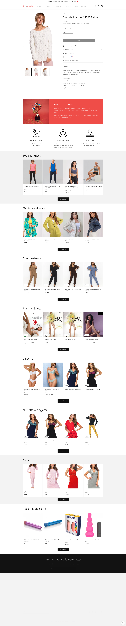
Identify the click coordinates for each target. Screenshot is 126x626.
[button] (95, 6)
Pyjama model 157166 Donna (91, 440)
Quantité (64, 32)
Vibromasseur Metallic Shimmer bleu (52, 539)
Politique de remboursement (50, 589)
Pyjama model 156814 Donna (71, 440)
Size (63, 25)
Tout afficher (63, 199)
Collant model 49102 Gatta (50, 339)
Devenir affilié (46, 599)
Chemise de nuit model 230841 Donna (53, 491)
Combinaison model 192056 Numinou (73, 289)
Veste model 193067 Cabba (70, 239)
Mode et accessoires (68, 584)
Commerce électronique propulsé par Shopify (67, 622)
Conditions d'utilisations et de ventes (52, 594)
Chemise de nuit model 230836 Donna (93, 491)
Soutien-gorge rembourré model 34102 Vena (32, 390)
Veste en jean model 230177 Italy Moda (93, 239)
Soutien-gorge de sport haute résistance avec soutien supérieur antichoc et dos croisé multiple (72, 188)
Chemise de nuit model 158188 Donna (93, 389)
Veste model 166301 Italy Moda (30, 239)
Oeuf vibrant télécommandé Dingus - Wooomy (73, 540)
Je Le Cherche (55, 622)
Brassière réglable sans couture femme (93, 186)
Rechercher (66, 581)
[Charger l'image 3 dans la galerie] (45, 72)
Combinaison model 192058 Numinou (32, 289)
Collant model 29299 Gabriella (91, 339)
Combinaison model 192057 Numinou (53, 289)
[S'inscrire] (74, 567)
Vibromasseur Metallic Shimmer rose (32, 539)
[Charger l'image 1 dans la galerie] (27, 72)
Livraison (45, 591)
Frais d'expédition (72, 23)
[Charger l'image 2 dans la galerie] (36, 72)
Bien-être (65, 586)
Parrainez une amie (47, 602)
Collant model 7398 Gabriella (30, 339)
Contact (45, 597)
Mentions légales (47, 584)
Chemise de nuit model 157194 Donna (73, 389)
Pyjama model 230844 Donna (30, 491)
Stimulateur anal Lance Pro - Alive (92, 539)
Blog (44, 581)
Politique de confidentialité (49, 586)
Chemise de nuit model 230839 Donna (73, 491)
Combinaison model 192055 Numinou (93, 289)
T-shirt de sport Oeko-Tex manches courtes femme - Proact (31, 187)
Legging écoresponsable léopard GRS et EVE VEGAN (52, 187)
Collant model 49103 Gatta (70, 339)
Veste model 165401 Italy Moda (51, 239)
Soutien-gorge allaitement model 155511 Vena (52, 390)
